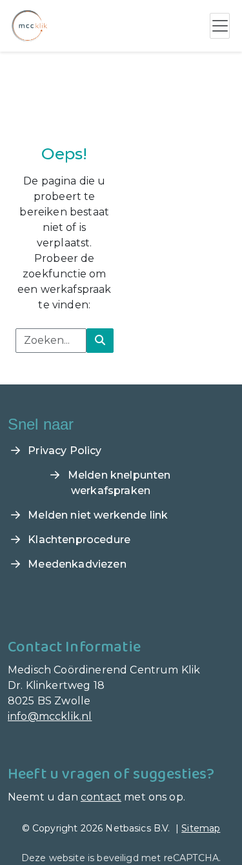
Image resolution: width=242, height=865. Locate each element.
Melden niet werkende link (96, 515)
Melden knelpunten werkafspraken (118, 483)
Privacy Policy (63, 450)
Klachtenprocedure (77, 539)
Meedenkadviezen (75, 564)
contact (101, 797)
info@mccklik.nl (50, 716)
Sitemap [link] (200, 828)
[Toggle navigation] (220, 26)
